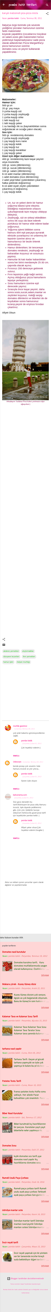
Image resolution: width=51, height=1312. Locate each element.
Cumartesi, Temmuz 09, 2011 (24, 729)
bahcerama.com (20, 795)
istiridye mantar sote (12, 1210)
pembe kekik (26, 741)
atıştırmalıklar (28, 651)
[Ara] (47, 5)
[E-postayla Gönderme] (3, 646)
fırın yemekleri (29, 657)
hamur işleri (8, 662)
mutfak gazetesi (20, 726)
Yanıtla (16, 756)
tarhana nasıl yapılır (11, 1049)
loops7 (23, 1284)
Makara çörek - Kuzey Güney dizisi (19, 984)
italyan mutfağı (23, 662)
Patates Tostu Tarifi (11, 1081)
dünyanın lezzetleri (11, 657)
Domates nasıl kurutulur (14, 952)
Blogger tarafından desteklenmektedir (27, 1279)
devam (45, 975)
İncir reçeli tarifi (10, 1242)
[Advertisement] (25, 523)
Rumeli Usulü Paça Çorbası (15, 1178)
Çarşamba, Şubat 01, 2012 (31, 743)
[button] (47, 14)
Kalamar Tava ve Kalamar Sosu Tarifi (20, 1016)
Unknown (17, 762)
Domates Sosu (9, 1145)
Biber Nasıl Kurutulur (12, 1113)
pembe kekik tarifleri (23, 4)
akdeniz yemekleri (11, 651)
